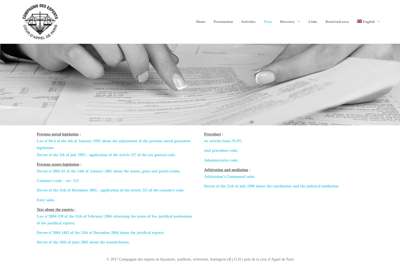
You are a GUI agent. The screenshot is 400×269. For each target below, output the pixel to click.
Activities (248, 22)
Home (200, 22)
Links (313, 22)
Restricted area (337, 22)
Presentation (223, 22)
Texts (268, 22)
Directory (287, 22)
